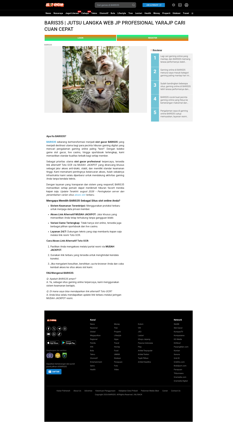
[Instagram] (65, 328)
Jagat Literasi (72, 13)
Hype (116, 339)
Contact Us (175, 391)
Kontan (177, 350)
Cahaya (85, 13)
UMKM (117, 354)
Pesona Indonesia (145, 343)
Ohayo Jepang (144, 339)
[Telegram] (59, 328)
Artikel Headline (144, 362)
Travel (186, 13)
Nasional (93, 328)
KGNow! (177, 343)
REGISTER (152, 38)
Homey (117, 347)
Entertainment (96, 362)
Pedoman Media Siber (150, 391)
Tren (130, 13)
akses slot (79, 194)
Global (92, 332)
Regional (93, 339)
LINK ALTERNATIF (152, 5)
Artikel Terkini (143, 354)
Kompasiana (179, 335)
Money (156, 13)
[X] (54, 328)
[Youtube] (48, 334)
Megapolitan (95, 335)
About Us (77, 391)
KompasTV (178, 332)
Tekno (94, 13)
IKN (91, 347)
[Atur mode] (173, 5)
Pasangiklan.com (181, 347)
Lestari (138, 14)
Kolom (140, 324)
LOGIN (80, 38)
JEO (139, 332)
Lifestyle (121, 13)
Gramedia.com (180, 377)
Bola (113, 13)
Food (116, 350)
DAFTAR (55, 372)
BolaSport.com (180, 366)
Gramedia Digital (181, 381)
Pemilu (93, 343)
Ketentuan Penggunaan (105, 391)
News (48, 13)
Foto (116, 366)
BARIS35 (48, 45)
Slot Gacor (178, 328)
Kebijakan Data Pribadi (128, 391)
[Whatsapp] (54, 334)
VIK (139, 328)
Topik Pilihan (143, 358)
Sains (92, 366)
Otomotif (104, 13)
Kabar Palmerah (63, 391)
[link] (180, 5)
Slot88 (176, 324)
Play (140, 347)
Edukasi (176, 13)
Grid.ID (177, 358)
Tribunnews (179, 373)
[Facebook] (48, 328)
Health (148, 13)
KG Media (178, 339)
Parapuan (118, 362)
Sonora (177, 354)
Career (165, 391)
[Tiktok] (59, 334)
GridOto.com (179, 362)
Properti (166, 13)
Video (116, 369)
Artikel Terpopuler (145, 350)
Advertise (88, 391)
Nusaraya (58, 13)
